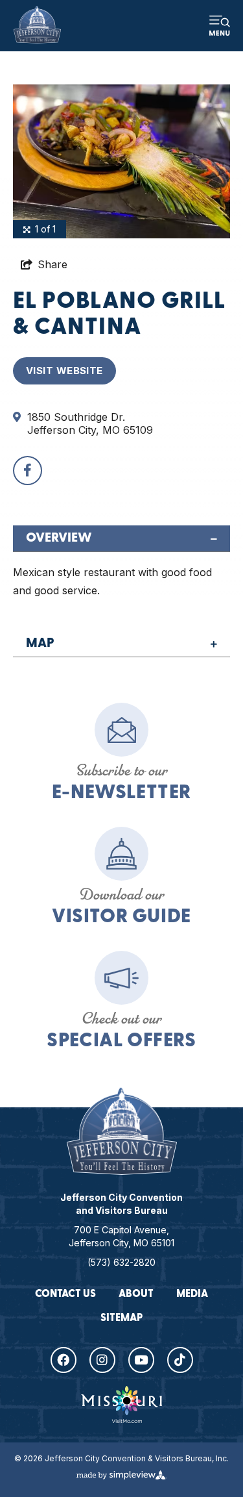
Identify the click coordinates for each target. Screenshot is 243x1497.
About (136, 1294)
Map (40, 643)
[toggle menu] (219, 26)
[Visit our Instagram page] (102, 1360)
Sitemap (121, 1318)
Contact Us (65, 1294)
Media (192, 1294)
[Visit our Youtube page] (141, 1360)
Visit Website (64, 370)
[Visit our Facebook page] (63, 1360)
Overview (59, 538)
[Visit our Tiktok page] (180, 1360)
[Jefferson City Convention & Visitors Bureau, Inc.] (37, 25)
